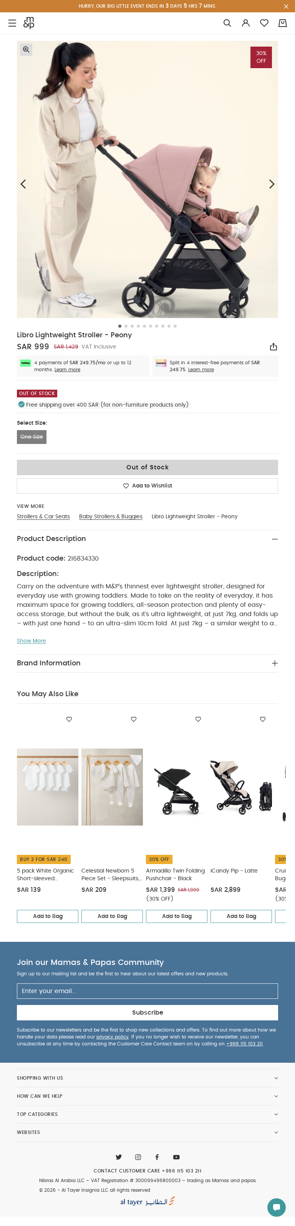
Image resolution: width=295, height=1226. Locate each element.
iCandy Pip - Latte (234, 871)
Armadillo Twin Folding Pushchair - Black (175, 874)
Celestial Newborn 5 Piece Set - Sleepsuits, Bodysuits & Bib (110, 875)
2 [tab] (126, 326)
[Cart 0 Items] (282, 23)
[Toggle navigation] (12, 23)
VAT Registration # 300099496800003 (136, 1180)
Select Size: (32, 423)
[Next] (272, 184)
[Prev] (23, 184)
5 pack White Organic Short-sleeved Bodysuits (45, 875)
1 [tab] (119, 326)
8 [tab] (162, 326)
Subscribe (147, 1013)
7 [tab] (156, 326)
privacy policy (112, 1037)
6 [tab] (150, 326)
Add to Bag (48, 916)
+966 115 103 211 (244, 1044)
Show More (31, 641)
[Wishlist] (69, 719)
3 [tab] (132, 326)
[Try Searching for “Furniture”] (227, 23)
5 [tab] (144, 326)
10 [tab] (175, 326)
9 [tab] (169, 326)
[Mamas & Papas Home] (28, 23)
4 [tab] (138, 326)
